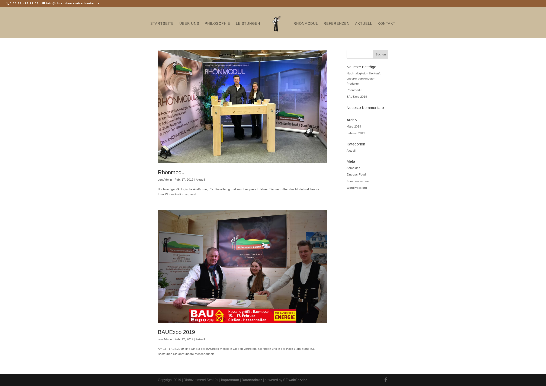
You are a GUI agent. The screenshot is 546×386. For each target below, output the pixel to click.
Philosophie (217, 23)
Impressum (230, 380)
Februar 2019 (356, 133)
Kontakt (386, 23)
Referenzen (337, 23)
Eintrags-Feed (356, 174)
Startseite (162, 23)
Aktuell (363, 23)
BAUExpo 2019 (176, 332)
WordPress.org (357, 187)
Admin (167, 179)
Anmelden (353, 168)
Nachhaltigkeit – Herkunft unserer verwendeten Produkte (363, 78)
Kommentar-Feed (358, 181)
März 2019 (354, 126)
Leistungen (248, 23)
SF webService (295, 380)
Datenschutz (252, 380)
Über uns (189, 23)
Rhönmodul (305, 23)
